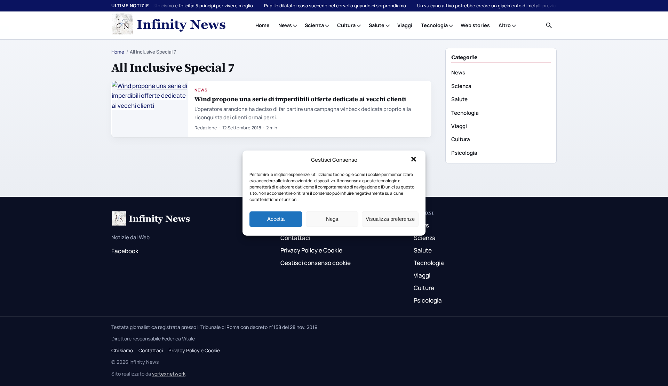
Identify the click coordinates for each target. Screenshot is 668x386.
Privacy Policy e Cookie (311, 250)
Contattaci (295, 238)
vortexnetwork (168, 373)
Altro (505, 25)
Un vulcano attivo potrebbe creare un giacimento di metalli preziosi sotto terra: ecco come (513, 5)
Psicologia (464, 152)
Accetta (276, 219)
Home (262, 25)
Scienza (314, 25)
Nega (332, 219)
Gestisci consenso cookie (315, 263)
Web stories (475, 25)
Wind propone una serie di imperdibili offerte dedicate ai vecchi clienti (300, 99)
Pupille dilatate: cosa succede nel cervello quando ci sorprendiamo (335, 5)
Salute (376, 25)
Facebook (124, 251)
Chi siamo (122, 350)
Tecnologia (434, 25)
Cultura (346, 25)
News (285, 25)
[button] (414, 160)
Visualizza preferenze (390, 219)
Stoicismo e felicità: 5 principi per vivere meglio (203, 5)
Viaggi (404, 25)
